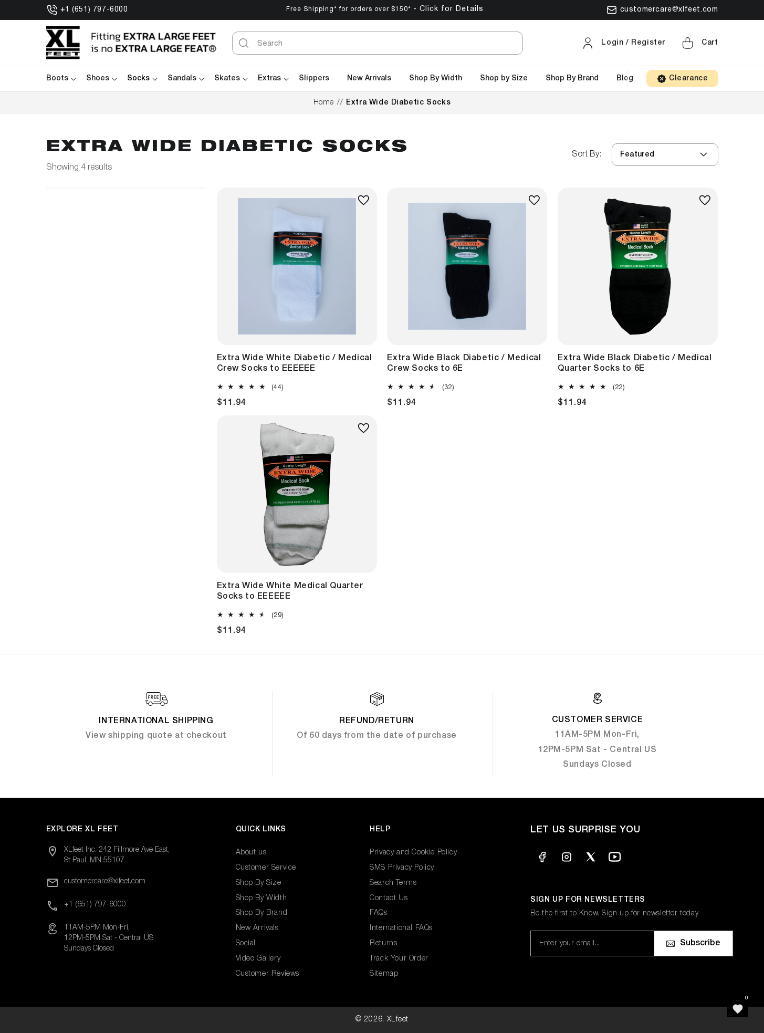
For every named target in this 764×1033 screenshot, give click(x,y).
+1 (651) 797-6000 (94, 9)
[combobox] (377, 43)
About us (251, 852)
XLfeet (398, 1019)
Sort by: (586, 154)
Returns (383, 943)
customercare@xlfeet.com (669, 9)
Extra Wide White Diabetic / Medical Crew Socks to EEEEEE (294, 363)
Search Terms (393, 883)
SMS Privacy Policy (402, 867)
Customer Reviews (268, 974)
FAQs (378, 913)
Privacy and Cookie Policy (413, 852)
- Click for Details (448, 9)
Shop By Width (261, 898)
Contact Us (388, 898)
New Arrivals (257, 928)
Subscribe (700, 943)
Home (323, 102)
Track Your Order (399, 958)
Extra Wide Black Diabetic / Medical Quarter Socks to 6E (634, 363)
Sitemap (384, 974)
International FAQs (401, 928)
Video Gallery (258, 958)
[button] (699, 43)
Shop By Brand (262, 913)
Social (246, 943)
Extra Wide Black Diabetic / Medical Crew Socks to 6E (464, 363)
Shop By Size (258, 883)
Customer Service (266, 867)
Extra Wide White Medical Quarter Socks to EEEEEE (290, 591)
